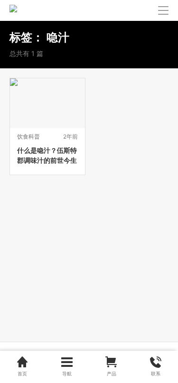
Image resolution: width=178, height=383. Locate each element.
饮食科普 (28, 136)
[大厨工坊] (13, 10)
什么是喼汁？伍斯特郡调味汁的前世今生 (47, 155)
